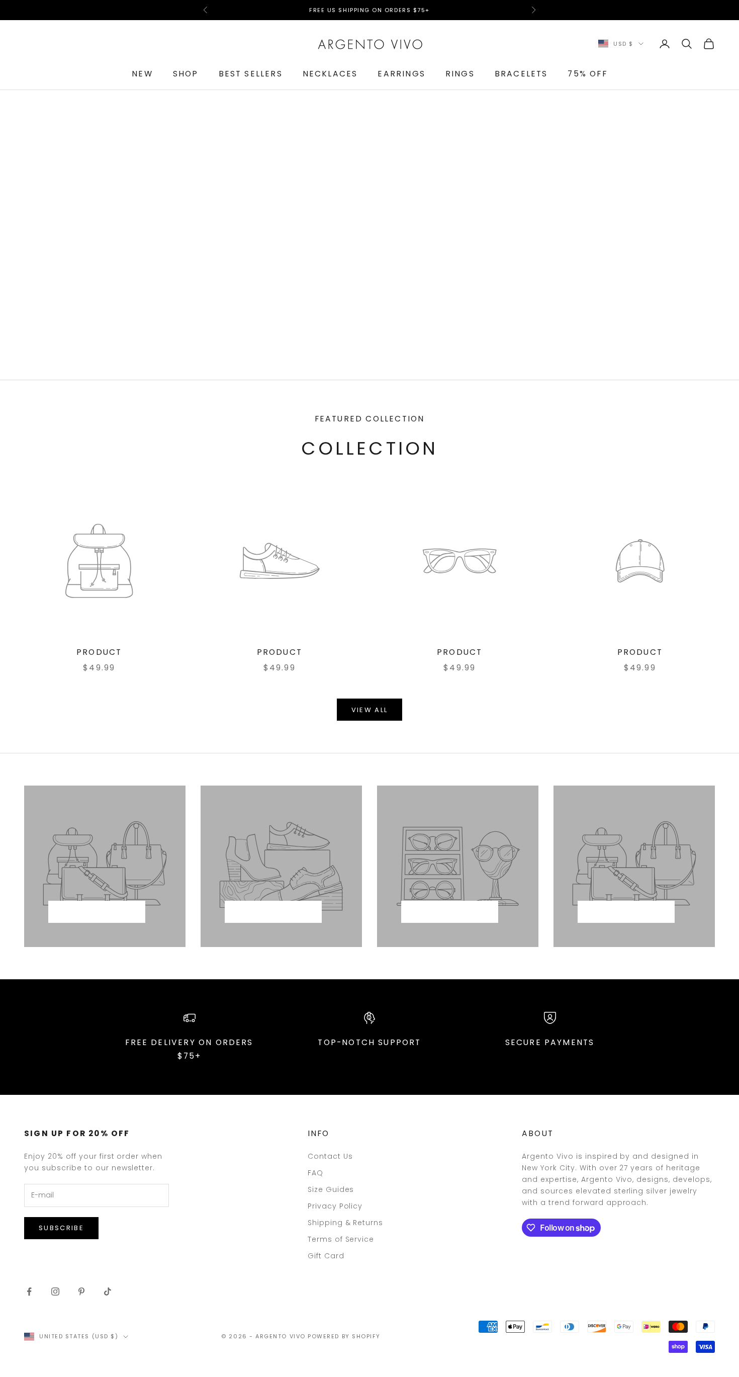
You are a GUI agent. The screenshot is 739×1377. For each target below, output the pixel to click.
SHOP (186, 73)
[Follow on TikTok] (108, 1291)
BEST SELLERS (251, 73)
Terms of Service (341, 1239)
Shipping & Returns (346, 1223)
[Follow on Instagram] (55, 1291)
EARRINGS (401, 73)
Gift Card (326, 1256)
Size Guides (331, 1189)
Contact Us (330, 1156)
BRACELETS (521, 73)
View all (369, 710)
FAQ (315, 1173)
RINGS (460, 73)
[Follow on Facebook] (29, 1291)
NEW (142, 73)
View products (97, 912)
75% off (587, 73)
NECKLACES (330, 73)
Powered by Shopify (344, 1336)
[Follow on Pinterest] (81, 1291)
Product (99, 652)
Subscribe (61, 1228)
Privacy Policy (335, 1206)
